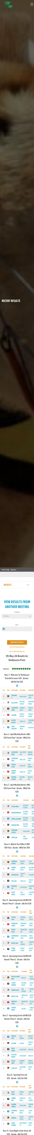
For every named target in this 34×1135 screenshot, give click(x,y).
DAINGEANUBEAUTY (16, 813)
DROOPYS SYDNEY (22, 862)
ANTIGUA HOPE (30, 772)
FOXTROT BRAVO (13, 1009)
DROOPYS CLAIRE (31, 931)
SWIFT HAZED (13, 1093)
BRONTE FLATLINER (16, 819)
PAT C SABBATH (22, 1037)
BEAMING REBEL (31, 1105)
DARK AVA (30, 1050)
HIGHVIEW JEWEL (30, 696)
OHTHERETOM (14, 875)
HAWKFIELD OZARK (22, 1099)
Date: (17, 625)
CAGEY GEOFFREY (14, 727)
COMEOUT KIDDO (30, 1043)
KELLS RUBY (14, 703)
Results (13, 570)
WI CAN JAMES (15, 806)
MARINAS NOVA (15, 825)
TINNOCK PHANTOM (30, 1062)
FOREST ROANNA (31, 937)
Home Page (5, 570)
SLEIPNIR (13, 1043)
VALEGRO (23, 1009)
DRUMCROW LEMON (14, 924)
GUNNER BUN (13, 1099)
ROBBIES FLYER (13, 868)
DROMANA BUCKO (22, 709)
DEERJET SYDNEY (22, 949)
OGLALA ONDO (13, 1062)
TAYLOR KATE (30, 1112)
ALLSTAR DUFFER (13, 721)
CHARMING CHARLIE (14, 862)
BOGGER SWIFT (31, 949)
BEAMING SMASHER (30, 753)
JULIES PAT (14, 1068)
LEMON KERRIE (31, 924)
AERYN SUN (14, 837)
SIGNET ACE (22, 721)
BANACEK (13, 1118)
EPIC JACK (14, 881)
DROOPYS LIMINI (30, 709)
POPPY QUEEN (13, 893)
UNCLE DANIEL (13, 1049)
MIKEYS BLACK (13, 931)
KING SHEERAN (25, 837)
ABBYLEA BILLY (13, 1037)
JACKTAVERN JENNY (14, 709)
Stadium (17, 612)
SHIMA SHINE (23, 1105)
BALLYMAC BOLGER (23, 984)
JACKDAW (13, 715)
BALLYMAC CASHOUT (22, 703)
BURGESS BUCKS (22, 1093)
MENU (32, 5)
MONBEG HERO (15, 990)
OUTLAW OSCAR (13, 766)
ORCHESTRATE (23, 697)
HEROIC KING (14, 943)
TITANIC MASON (13, 949)
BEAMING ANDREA (13, 1105)
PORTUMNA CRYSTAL (14, 831)
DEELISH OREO (31, 881)
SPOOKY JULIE (32, 984)
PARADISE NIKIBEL (30, 715)
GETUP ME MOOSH (14, 1056)
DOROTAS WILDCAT (22, 715)
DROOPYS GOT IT (22, 875)
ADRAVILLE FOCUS (14, 1002)
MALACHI (23, 978)
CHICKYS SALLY (13, 918)
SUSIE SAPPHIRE (31, 862)
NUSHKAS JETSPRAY (30, 1037)
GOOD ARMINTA (30, 766)
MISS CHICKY (31, 918)
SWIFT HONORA (31, 1099)
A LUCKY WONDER (13, 984)
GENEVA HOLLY (30, 1124)
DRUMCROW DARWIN (23, 924)
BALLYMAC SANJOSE (31, 868)
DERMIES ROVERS (13, 772)
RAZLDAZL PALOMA (13, 778)
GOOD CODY (22, 759)
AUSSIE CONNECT (13, 1124)
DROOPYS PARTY (30, 759)
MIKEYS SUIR (14, 996)
